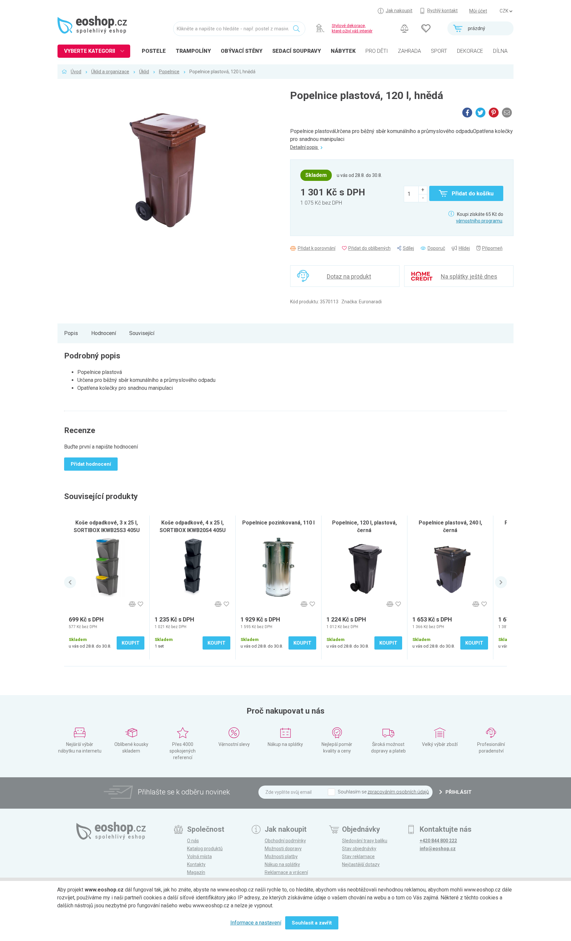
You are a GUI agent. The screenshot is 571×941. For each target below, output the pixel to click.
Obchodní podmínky (285, 840)
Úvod (76, 71)
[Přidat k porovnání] (132, 604)
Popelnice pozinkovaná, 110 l (278, 523)
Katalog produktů (205, 848)
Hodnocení (103, 333)
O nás (193, 840)
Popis (71, 333)
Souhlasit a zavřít (312, 923)
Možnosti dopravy (283, 848)
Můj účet (478, 11)
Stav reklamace (358, 856)
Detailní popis (304, 147)
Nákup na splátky (282, 864)
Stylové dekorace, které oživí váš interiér (352, 28)
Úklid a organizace (110, 71)
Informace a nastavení (255, 923)
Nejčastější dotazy (361, 864)
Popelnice (169, 71)
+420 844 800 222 (438, 840)
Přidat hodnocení (91, 464)
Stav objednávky (359, 848)
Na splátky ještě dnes (469, 276)
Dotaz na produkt (349, 276)
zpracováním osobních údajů (398, 791)
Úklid (144, 71)
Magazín (196, 872)
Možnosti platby (281, 856)
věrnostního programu (479, 220)
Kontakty (196, 864)
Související (141, 333)
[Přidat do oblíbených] (140, 604)
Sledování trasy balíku (364, 840)
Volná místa (199, 856)
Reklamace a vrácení (286, 872)
